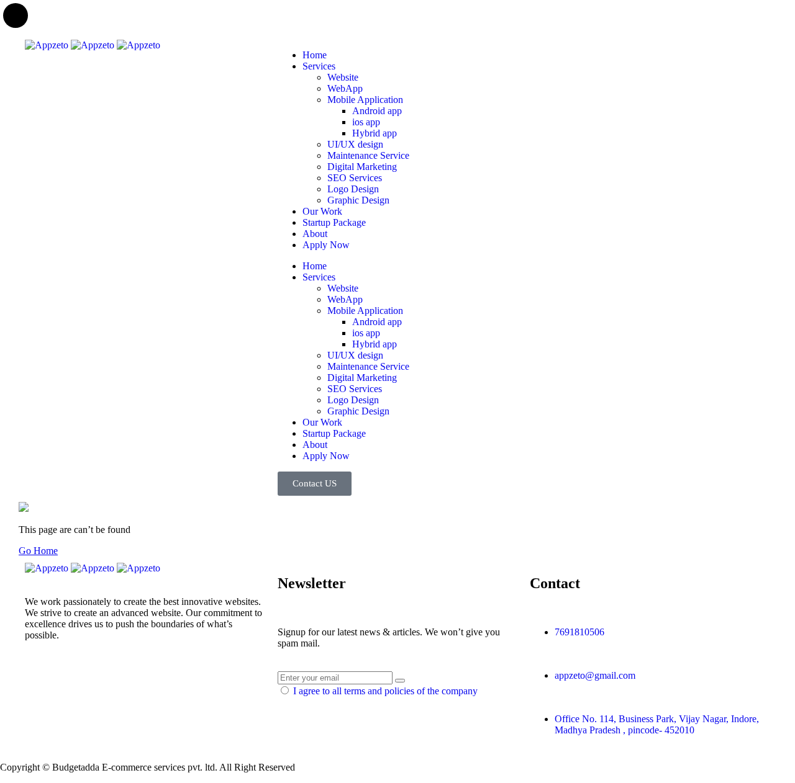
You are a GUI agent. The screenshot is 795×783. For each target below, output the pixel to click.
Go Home (38, 550)
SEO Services (354, 177)
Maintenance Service (368, 155)
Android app (377, 110)
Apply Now (326, 244)
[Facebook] (73, 678)
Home (314, 55)
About (314, 233)
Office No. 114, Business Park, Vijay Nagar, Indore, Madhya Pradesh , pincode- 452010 (657, 724)
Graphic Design (358, 200)
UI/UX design (355, 144)
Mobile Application (365, 99)
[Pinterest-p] (107, 678)
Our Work (322, 211)
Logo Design (353, 189)
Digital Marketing (362, 166)
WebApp (345, 88)
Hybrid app (374, 133)
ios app (366, 122)
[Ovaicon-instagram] (141, 678)
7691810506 (579, 632)
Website (342, 77)
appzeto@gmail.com (595, 675)
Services (318, 66)
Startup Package (334, 222)
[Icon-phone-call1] (545, 55)
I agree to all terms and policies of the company (385, 691)
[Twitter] (40, 678)
